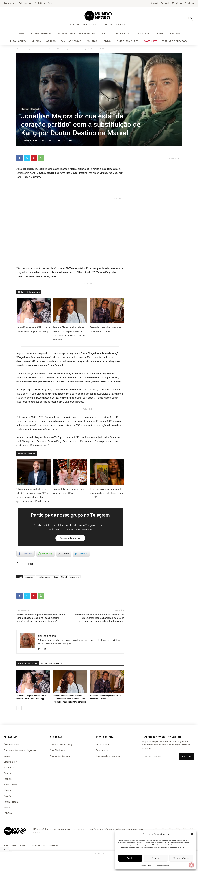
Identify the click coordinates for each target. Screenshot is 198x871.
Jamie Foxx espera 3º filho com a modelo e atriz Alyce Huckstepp (33, 329)
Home (21, 33)
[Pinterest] (34, 158)
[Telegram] (193, 3)
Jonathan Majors (43, 577)
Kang (56, 577)
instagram (29, 577)
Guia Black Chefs (127, 41)
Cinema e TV (122, 33)
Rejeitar (156, 858)
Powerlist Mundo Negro (62, 744)
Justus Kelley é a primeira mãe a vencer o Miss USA (69, 491)
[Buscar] (191, 18)
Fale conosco (25, 3)
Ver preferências (181, 858)
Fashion (175, 33)
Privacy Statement (162, 865)
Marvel (64, 577)
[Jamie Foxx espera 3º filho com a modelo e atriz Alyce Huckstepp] (33, 681)
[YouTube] (181, 3)
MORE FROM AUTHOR (51, 663)
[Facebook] (185, 3)
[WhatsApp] (189, 3)
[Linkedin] (46, 649)
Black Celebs (18, 41)
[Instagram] (173, 3)
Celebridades (40, 48)
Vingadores (74, 577)
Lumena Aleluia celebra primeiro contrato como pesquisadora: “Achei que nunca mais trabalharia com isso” (70, 333)
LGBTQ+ (107, 41)
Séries (105, 33)
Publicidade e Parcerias (45, 3)
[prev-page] (18, 708)
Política (91, 41)
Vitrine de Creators (175, 41)
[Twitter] (27, 158)
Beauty (160, 33)
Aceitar (130, 858)
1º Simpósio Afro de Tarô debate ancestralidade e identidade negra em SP (106, 493)
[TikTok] (177, 3)
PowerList (150, 41)
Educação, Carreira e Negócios (76, 33)
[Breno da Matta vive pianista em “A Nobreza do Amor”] (107, 681)
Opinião (51, 41)
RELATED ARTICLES (27, 663)
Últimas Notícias (41, 33)
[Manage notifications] (191, 864)
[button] (191, 834)
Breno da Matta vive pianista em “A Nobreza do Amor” (106, 329)
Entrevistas (143, 33)
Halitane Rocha (30, 140)
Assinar (186, 756)
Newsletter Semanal (160, 3)
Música (36, 41)
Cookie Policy (146, 865)
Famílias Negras (71, 41)
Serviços (28, 48)
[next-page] (23, 708)
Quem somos (10, 3)
